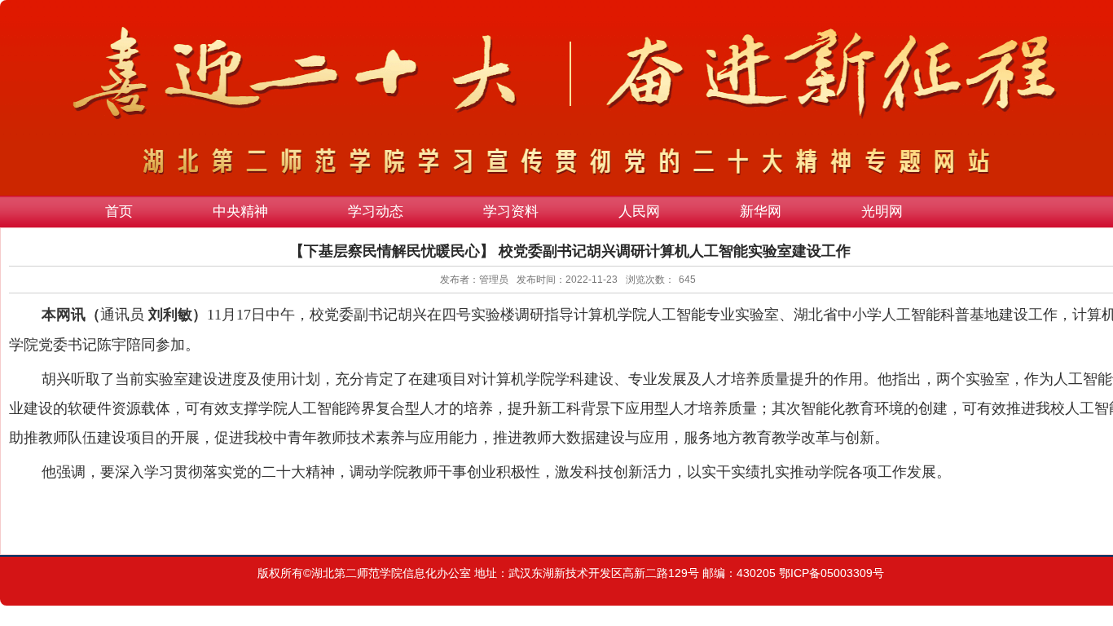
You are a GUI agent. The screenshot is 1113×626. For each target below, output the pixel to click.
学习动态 (375, 211)
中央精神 (240, 211)
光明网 (882, 211)
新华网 (760, 211)
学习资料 (511, 211)
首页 (119, 211)
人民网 (639, 211)
